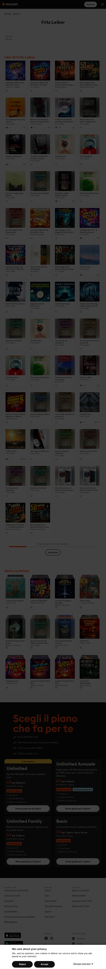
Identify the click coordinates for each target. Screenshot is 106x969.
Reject (22, 964)
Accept (44, 964)
